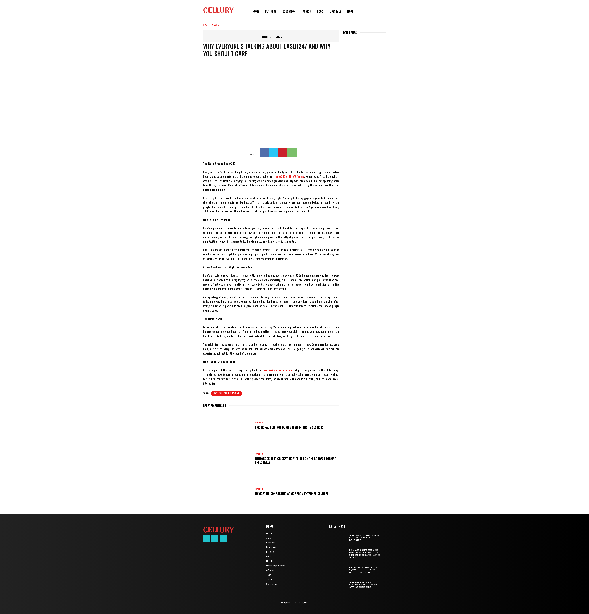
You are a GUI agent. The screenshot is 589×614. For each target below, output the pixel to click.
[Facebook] (264, 152)
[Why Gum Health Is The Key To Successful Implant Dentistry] (337, 536)
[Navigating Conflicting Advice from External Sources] (227, 492)
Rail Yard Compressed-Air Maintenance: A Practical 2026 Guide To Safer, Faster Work (364, 553)
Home (205, 24)
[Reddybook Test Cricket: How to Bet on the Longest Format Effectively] (227, 458)
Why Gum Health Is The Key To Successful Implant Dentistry (366, 537)
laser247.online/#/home (226, 393)
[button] (360, 11)
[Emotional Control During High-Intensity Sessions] (227, 425)
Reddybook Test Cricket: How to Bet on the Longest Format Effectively (295, 460)
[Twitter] (273, 152)
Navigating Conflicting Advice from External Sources (292, 493)
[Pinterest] (282, 152)
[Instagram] (214, 538)
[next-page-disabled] (350, 43)
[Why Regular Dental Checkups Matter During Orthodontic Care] (337, 583)
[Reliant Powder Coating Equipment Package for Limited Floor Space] (337, 568)
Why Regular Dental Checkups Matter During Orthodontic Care (363, 584)
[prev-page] (345, 43)
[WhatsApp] (292, 152)
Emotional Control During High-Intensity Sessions (289, 427)
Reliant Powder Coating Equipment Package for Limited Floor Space (363, 569)
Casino (215, 24)
